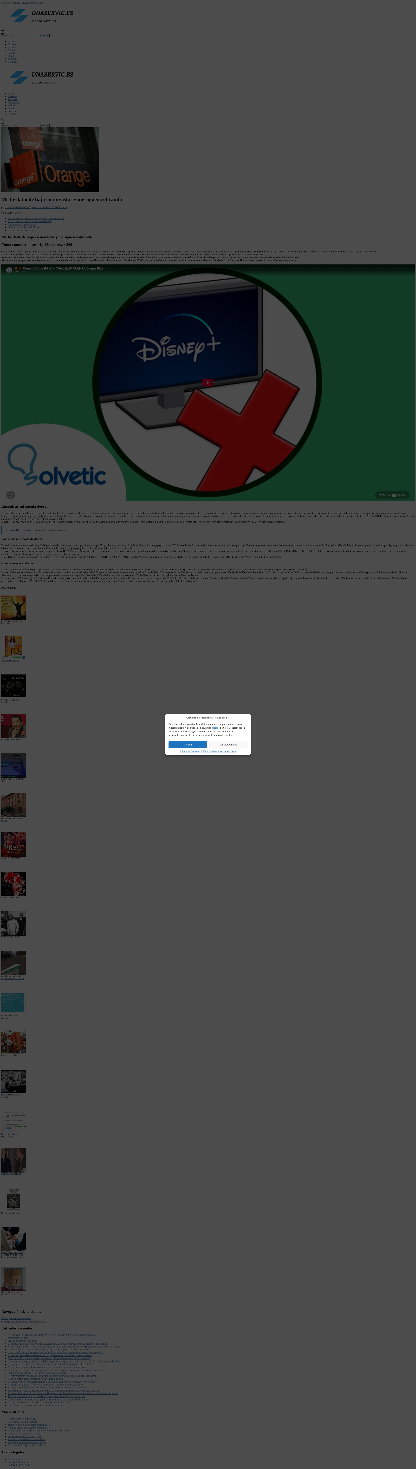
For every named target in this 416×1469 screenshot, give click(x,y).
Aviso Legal (230, 751)
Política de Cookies (189, 751)
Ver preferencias (228, 744)
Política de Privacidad (212, 751)
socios (215, 727)
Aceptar (188, 744)
